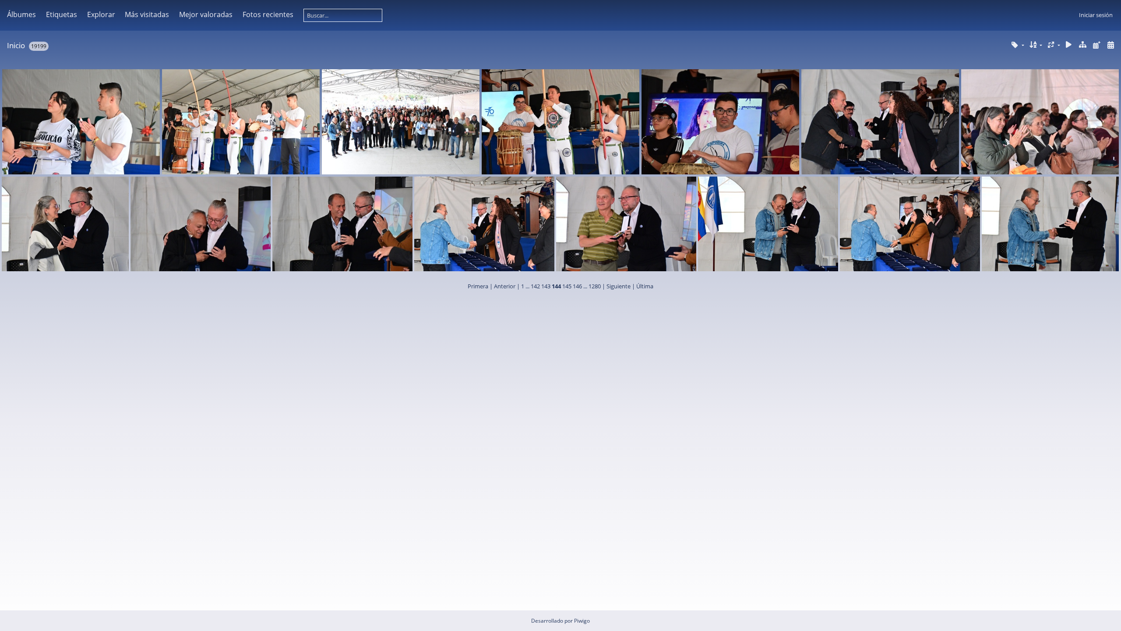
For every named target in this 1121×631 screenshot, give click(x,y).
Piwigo (582, 620)
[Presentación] (1069, 44)
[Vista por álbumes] (1083, 44)
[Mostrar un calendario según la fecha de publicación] (1096, 44)
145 (566, 286)
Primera (478, 286)
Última (644, 286)
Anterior (504, 286)
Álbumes (21, 14)
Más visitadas (147, 14)
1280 (595, 286)
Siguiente (618, 286)
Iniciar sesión (1096, 15)
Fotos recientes (268, 14)
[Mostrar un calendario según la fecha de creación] (1110, 44)
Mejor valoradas (206, 14)
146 (577, 286)
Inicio (16, 45)
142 (535, 286)
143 (545, 286)
